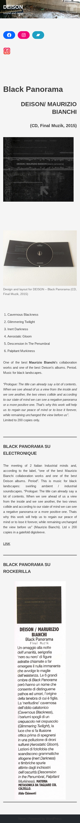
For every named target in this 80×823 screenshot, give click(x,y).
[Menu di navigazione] (72, 9)
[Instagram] (24, 35)
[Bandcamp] (38, 35)
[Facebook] (9, 35)
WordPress (54, 818)
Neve (22, 818)
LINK (6, 544)
